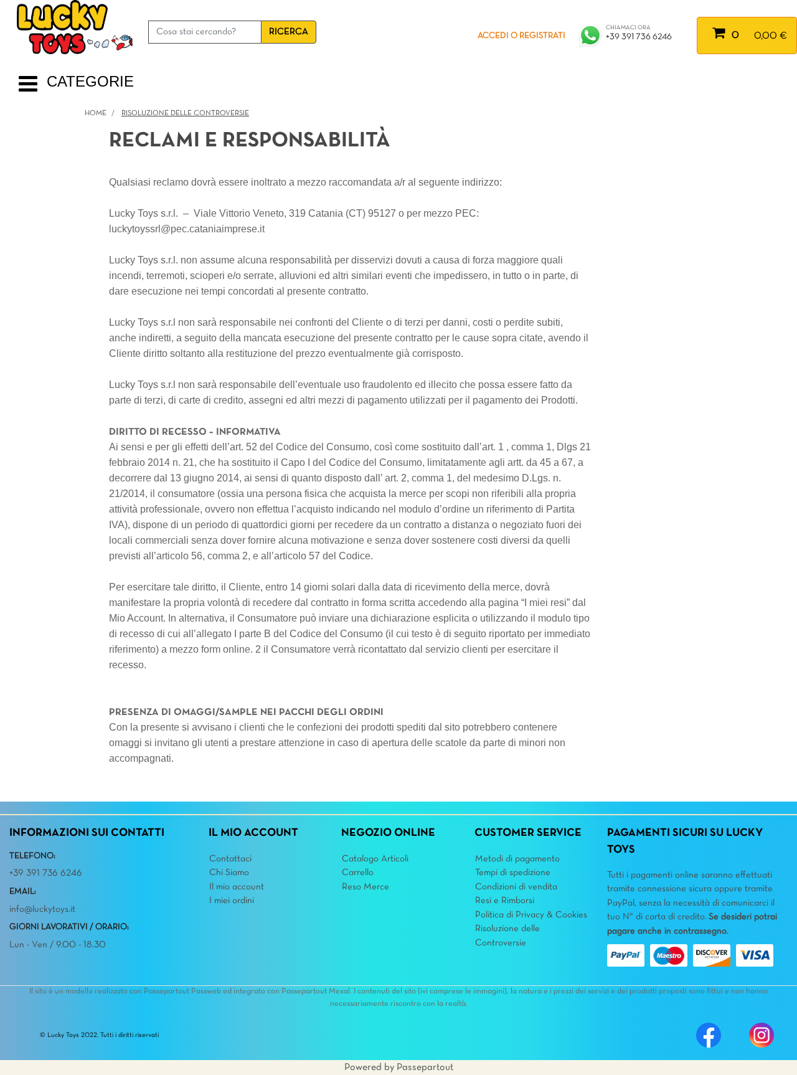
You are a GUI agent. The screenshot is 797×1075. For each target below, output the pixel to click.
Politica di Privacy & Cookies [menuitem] (531, 915)
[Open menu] (28, 89)
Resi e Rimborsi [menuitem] (504, 900)
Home (95, 113)
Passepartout (425, 1067)
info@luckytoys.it (42, 909)
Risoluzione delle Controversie (185, 113)
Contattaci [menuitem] (230, 859)
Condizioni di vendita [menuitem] (516, 887)
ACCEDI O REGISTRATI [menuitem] (521, 36)
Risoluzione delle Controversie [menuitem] (507, 935)
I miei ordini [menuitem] (231, 900)
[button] (288, 32)
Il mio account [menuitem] (236, 887)
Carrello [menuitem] (358, 872)
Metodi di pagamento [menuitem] (517, 859)
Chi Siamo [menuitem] (229, 872)
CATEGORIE (90, 81)
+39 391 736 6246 (639, 37)
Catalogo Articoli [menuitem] (375, 859)
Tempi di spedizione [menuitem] (512, 872)
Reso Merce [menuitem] (365, 887)
